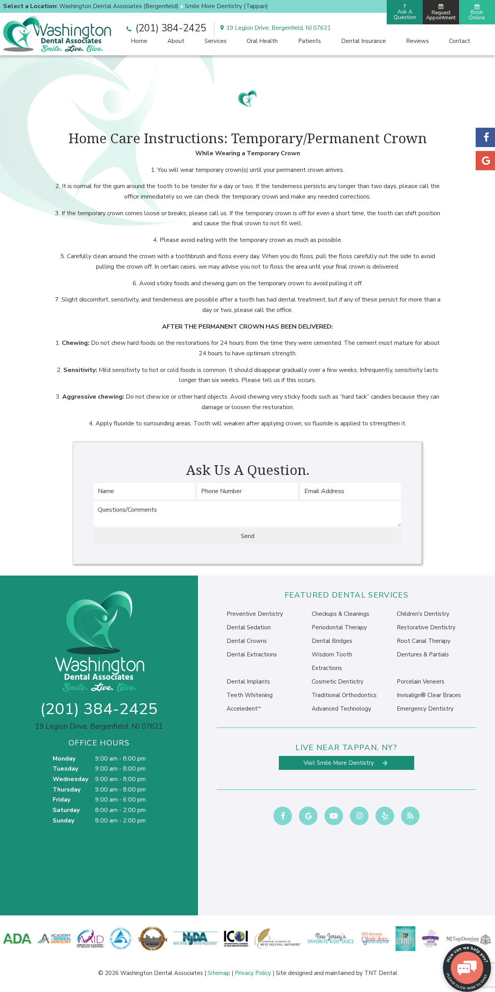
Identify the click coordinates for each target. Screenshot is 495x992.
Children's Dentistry (423, 614)
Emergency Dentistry (425, 709)
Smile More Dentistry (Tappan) (226, 6)
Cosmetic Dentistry (338, 681)
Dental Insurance (363, 41)
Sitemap (219, 973)
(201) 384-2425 (169, 28)
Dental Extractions (252, 654)
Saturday (66, 810)
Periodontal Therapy (339, 627)
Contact (459, 41)
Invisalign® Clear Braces (429, 695)
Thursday (66, 789)
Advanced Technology (341, 709)
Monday (64, 758)
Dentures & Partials (423, 654)
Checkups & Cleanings (340, 614)
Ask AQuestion (405, 12)
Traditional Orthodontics (344, 695)
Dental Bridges (332, 641)
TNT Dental (380, 973)
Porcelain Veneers (420, 681)
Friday (61, 799)
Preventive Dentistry (255, 614)
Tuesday (65, 768)
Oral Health (262, 41)
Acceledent (244, 709)
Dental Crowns (247, 641)
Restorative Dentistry (426, 627)
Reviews (417, 41)
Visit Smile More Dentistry (340, 763)
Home (139, 41)
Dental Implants (248, 681)
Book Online (477, 15)
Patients (309, 41)
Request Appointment (441, 15)
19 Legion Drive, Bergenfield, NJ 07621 (278, 28)
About (175, 41)
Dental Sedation (249, 627)
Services (216, 41)
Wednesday (70, 779)
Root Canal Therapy (424, 641)
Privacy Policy (253, 973)
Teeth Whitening (250, 695)
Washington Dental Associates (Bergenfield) (119, 6)
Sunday (63, 820)
